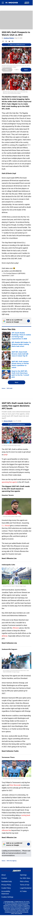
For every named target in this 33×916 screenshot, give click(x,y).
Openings (23, 875)
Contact (4, 878)
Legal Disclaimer (26, 888)
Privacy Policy (6, 885)
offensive (15, 628)
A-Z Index (23, 891)
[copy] (12, 41)
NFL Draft (9, 388)
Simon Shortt (8, 421)
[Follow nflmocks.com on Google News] (28, 321)
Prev (7, 70)
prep (5, 455)
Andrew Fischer (9, 38)
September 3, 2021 (8, 276)
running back (25, 815)
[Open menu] (3, 3)
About (3, 875)
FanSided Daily (6, 881)
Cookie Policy (6, 888)
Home (3, 388)
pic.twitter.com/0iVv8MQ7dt (11, 271)
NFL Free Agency (11, 860)
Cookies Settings (7, 897)
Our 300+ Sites (25, 878)
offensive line (6, 830)
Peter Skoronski (15, 785)
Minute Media (10, 901)
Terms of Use (24, 885)
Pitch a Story (24, 881)
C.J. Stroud (6, 525)
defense (4, 636)
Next (26, 70)
